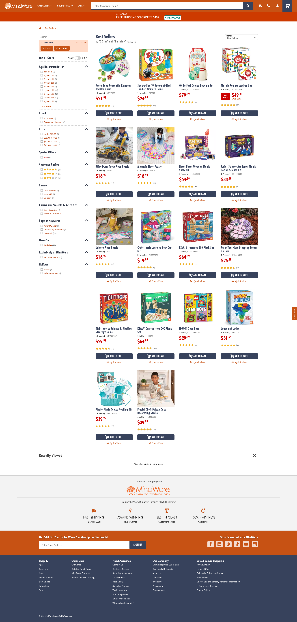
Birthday (63, 48)
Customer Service (120, 568)
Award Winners (46, 577)
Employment (159, 590)
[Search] (248, 6)
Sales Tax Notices (120, 585)
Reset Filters (81, 43)
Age (41, 564)
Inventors (157, 581)
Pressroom (158, 585)
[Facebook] (210, 544)
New (41, 573)
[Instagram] (255, 544)
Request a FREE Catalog (83, 577)
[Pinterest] (228, 544)
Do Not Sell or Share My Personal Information (218, 581)
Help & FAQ (117, 581)
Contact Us (117, 564)
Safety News (202, 577)
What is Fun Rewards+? (123, 602)
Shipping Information (122, 573)
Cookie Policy (203, 590)
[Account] (277, 6)
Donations (157, 577)
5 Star (48, 48)
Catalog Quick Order (81, 568)
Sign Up (137, 545)
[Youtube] (246, 544)
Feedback (294, 313)
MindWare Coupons (80, 573)
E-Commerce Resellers (207, 585)
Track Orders (118, 577)
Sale (41, 590)
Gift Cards (76, 564)
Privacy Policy (203, 564)
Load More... (46, 106)
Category (43, 568)
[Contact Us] (269, 6)
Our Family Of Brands (163, 568)
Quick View (115, 119)
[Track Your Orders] (260, 6)
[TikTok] (237, 544)
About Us (157, 573)
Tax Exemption (119, 590)
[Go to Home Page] (40, 28)
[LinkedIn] (219, 544)
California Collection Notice (210, 573)
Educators (44, 585)
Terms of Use (203, 568)
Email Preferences (121, 598)
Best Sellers (44, 581)
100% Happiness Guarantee (166, 564)
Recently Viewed (50, 456)
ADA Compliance (120, 594)
